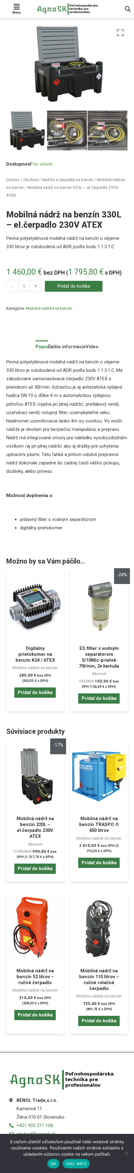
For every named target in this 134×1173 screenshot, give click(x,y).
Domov (13, 179)
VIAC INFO (76, 1163)
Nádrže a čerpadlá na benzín (67, 179)
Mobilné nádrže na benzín (49, 308)
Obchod (30, 179)
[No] (126, 1153)
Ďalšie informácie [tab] (67, 346)
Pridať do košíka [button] (35, 692)
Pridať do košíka (73, 286)
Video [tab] (92, 346)
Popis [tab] (42, 346)
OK (53, 1163)
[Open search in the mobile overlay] (128, 9)
